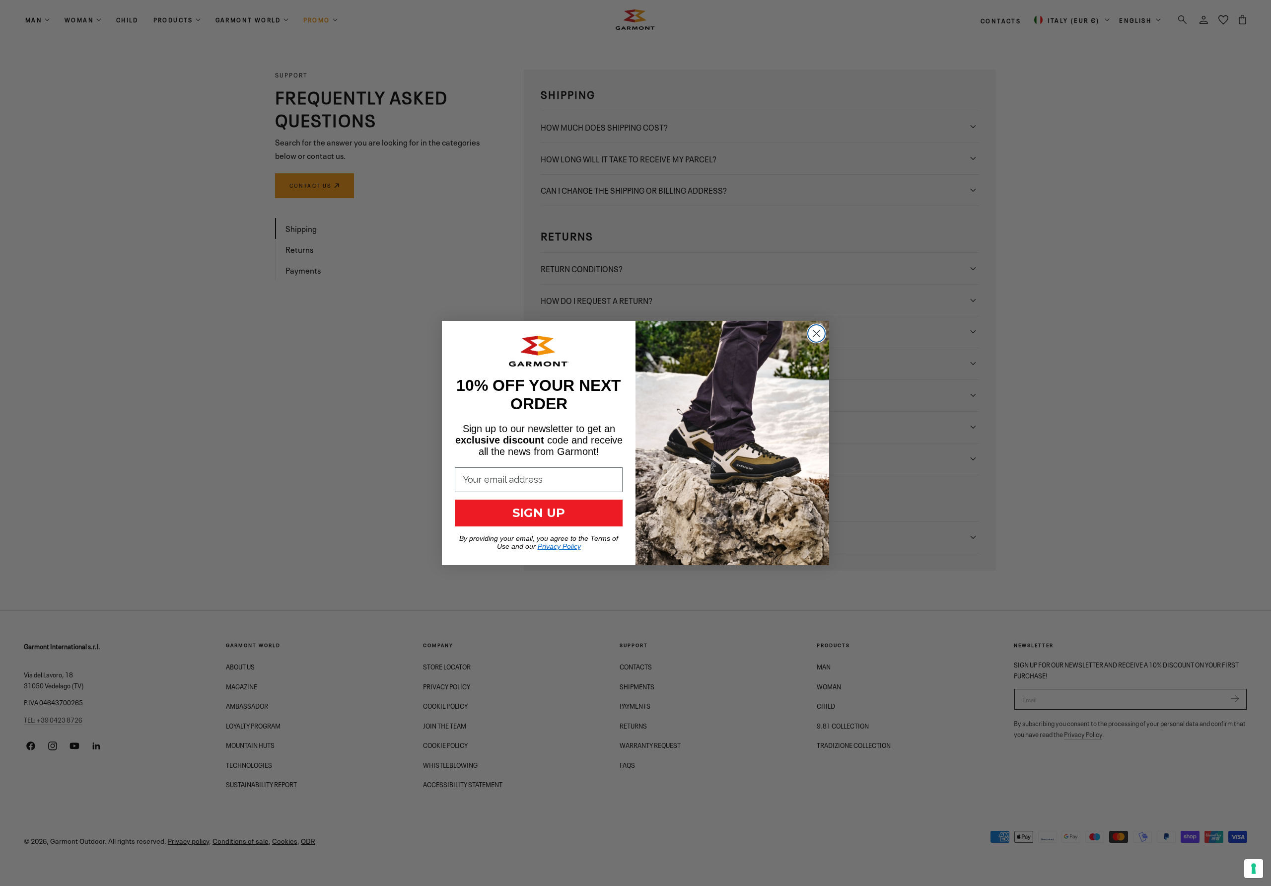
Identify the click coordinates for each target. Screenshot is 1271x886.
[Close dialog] (816, 333)
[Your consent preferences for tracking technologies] (1253, 868)
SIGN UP (538, 513)
